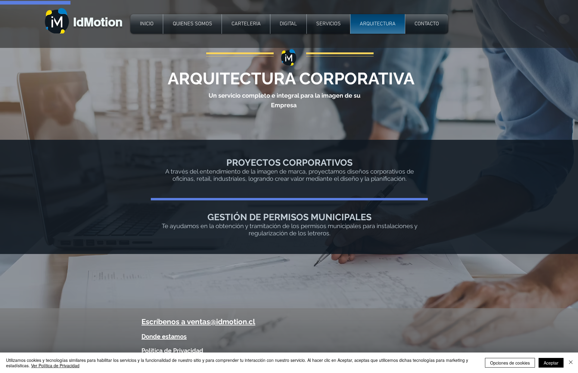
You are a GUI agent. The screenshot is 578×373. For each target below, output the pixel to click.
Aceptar (551, 363)
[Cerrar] (570, 362)
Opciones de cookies (510, 363)
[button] (164, 336)
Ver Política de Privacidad (55, 365)
